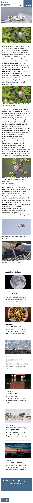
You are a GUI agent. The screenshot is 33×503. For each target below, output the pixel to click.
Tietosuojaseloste (24, 481)
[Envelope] (7, 500)
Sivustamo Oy (19, 483)
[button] (20, 5)
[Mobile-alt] (3, 500)
